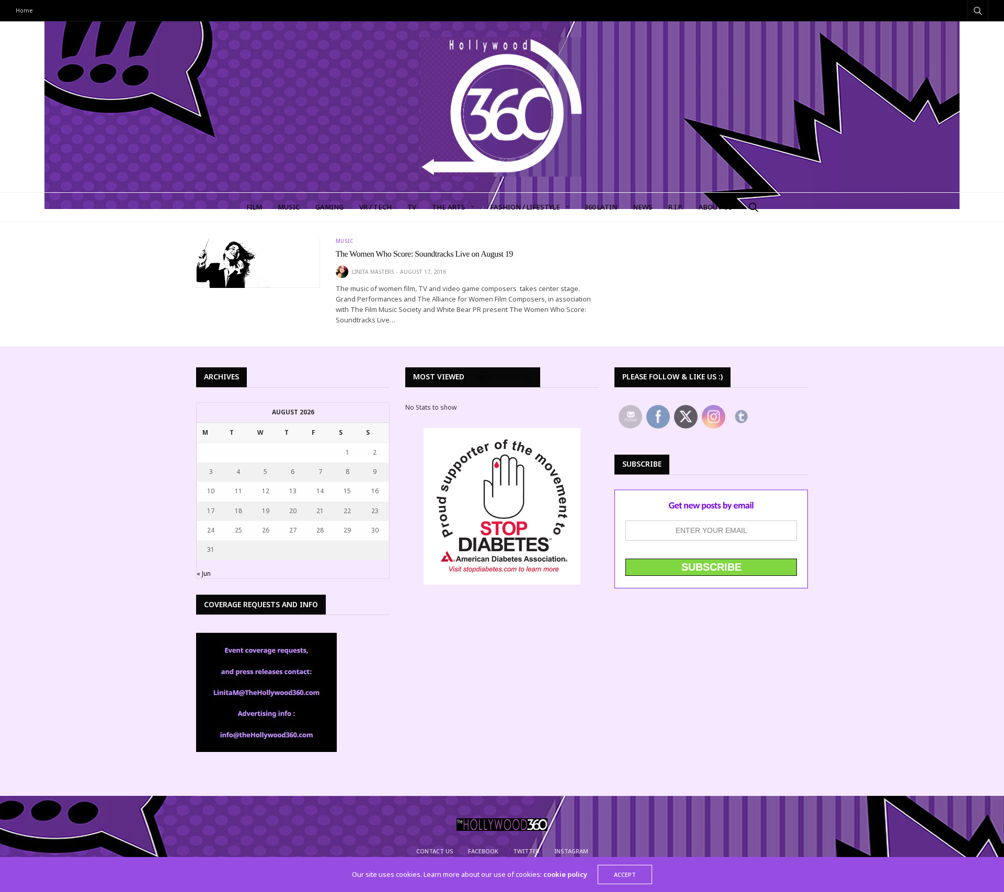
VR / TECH (375, 207)
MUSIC (289, 207)
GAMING (329, 207)
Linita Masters (373, 271)
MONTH (507, 377)
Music (344, 241)
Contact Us (434, 851)
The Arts (448, 207)
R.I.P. (675, 207)
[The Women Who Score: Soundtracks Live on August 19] (258, 263)
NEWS (643, 207)
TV (411, 207)
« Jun (204, 573)
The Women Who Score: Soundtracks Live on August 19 (424, 254)
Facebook (483, 851)
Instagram (571, 851)
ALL (527, 377)
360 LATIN (601, 207)
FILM (254, 207)
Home (24, 10)
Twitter (526, 851)
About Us (716, 207)
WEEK (484, 377)
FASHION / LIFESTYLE (525, 207)
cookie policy (565, 874)
